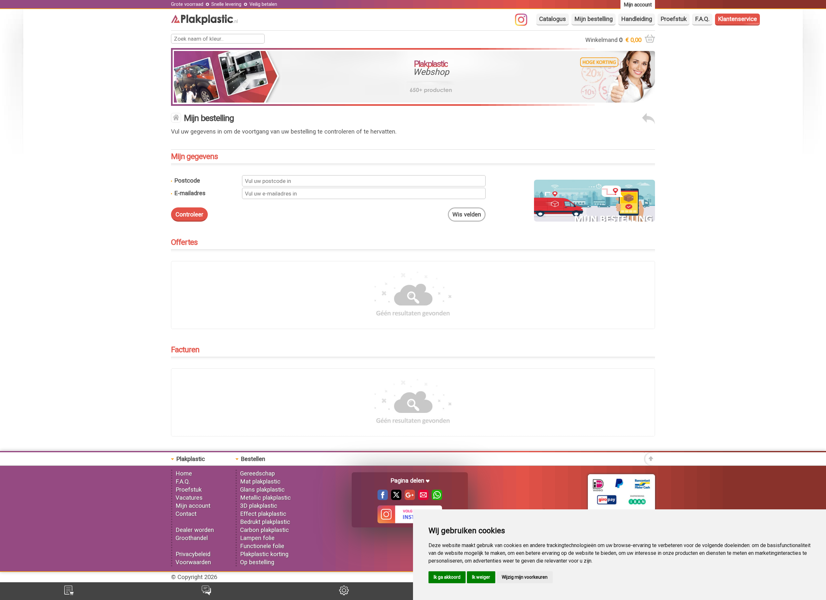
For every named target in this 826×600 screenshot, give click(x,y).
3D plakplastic (258, 505)
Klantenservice (737, 19)
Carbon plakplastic (264, 530)
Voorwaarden (193, 562)
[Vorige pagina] (648, 122)
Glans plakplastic (262, 489)
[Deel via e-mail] (421, 498)
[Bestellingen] (69, 593)
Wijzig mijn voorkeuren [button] (525, 577)
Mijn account (193, 505)
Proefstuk (673, 19)
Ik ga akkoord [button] (447, 577)
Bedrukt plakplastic (265, 521)
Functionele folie (262, 546)
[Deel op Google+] (408, 498)
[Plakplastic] (204, 22)
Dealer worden (195, 530)
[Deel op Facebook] (383, 498)
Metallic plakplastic (265, 497)
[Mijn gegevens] (344, 593)
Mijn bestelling (593, 19)
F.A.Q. (702, 19)
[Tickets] (206, 593)
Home (184, 473)
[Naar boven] (649, 463)
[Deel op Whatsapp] (435, 498)
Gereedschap (257, 473)
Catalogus (552, 19)
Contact (186, 513)
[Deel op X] (394, 498)
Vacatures (189, 497)
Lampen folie (257, 538)
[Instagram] (524, 23)
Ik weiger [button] (481, 577)
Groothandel (192, 538)
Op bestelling (257, 562)
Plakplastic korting (264, 554)
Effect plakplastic (263, 513)
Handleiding (636, 19)
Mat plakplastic (260, 481)
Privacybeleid (193, 554)
